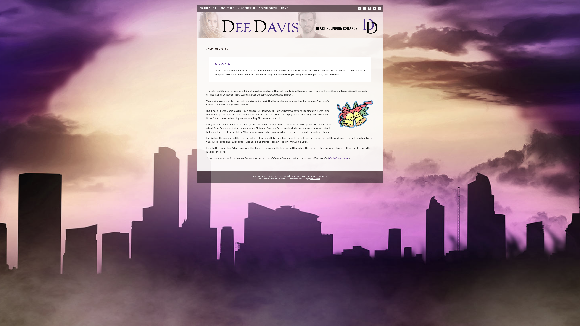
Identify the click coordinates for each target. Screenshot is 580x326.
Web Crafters (315, 179)
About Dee (227, 8)
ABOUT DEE (273, 176)
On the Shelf (208, 8)
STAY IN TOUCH (295, 176)
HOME (255, 176)
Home (284, 8)
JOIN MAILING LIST (308, 176)
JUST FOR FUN (284, 176)
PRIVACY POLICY (321, 176)
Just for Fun (246, 8)
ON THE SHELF (263, 176)
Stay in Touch (268, 8)
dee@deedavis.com (339, 157)
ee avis (260, 29)
